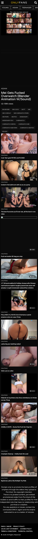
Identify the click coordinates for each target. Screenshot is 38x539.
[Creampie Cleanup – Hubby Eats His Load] (19, 440)
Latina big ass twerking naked (11, 344)
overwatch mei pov (27, 128)
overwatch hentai (9, 124)
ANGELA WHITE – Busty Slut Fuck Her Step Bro (16, 427)
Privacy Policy (19, 526)
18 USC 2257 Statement (9, 529)
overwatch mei (24, 124)
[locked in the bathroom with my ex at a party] (19, 170)
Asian (4, 88)
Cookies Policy (26, 529)
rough (4, 131)
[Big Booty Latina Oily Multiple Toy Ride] (19, 466)
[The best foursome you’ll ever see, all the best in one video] (19, 197)
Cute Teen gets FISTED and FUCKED (13, 158)
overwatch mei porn (9, 128)
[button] (4, 7)
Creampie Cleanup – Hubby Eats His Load (14, 454)
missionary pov (7, 120)
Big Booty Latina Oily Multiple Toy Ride (13, 481)
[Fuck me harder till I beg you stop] (19, 234)
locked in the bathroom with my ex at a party (15, 185)
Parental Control (25, 531)
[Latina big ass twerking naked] (19, 330)
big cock (15, 109)
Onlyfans (4, 155)
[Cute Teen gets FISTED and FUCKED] (19, 143)
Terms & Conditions (8, 531)
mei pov (14, 117)
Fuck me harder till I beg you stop (11, 256)
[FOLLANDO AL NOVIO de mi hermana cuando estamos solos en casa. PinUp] (19, 300)
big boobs (5, 109)
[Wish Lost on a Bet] (19, 357)
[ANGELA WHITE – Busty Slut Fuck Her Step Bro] (19, 413)
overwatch (20, 120)
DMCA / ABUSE (6, 526)
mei (29, 109)
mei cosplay (6, 113)
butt (23, 109)
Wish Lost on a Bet (7, 371)
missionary (24, 117)
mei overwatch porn (21, 113)
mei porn (5, 117)
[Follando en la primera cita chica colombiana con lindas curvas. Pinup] (19, 383)
